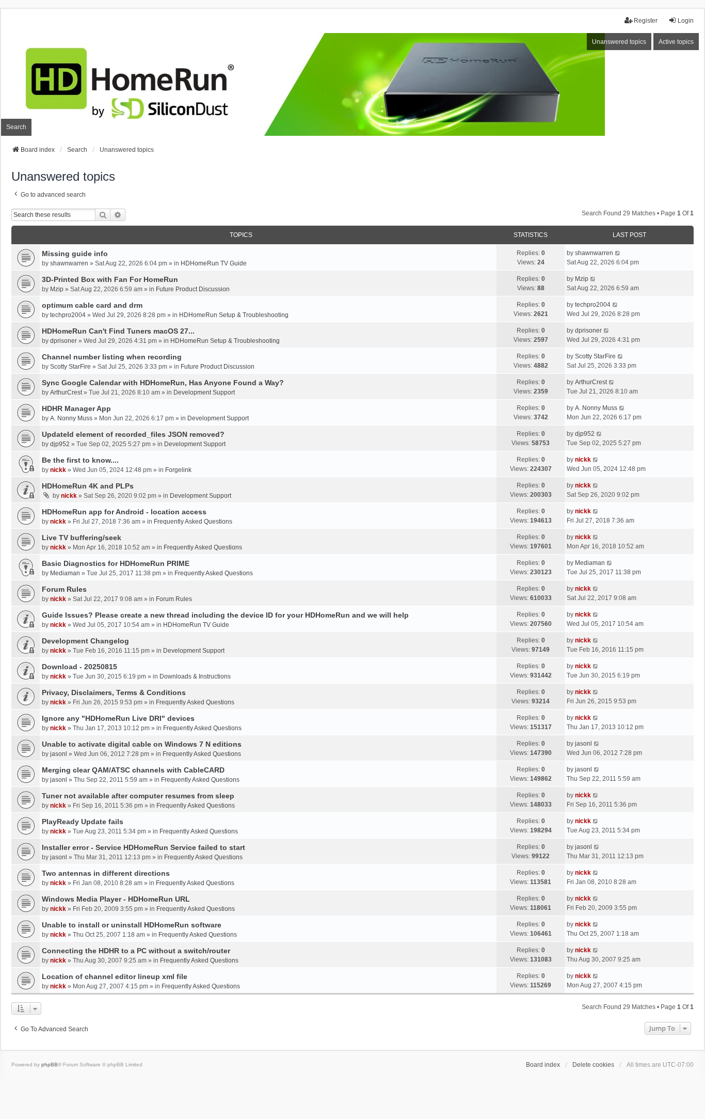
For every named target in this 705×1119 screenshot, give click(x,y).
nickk (58, 470)
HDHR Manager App (76, 408)
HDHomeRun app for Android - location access (124, 512)
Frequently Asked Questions (193, 521)
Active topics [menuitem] (676, 41)
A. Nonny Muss (71, 418)
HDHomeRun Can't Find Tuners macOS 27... (118, 331)
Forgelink (178, 470)
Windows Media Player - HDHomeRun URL (116, 899)
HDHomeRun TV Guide (214, 263)
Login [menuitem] (686, 20)
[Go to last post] (618, 253)
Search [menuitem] (16, 127)
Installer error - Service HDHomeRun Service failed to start (143, 847)
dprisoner (63, 340)
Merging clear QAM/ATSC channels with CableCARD (133, 770)
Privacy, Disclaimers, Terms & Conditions (114, 692)
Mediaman (65, 573)
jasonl (58, 754)
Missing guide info (75, 253)
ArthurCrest (66, 392)
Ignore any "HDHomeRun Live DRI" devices (118, 718)
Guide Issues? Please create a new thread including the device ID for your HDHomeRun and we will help (225, 615)
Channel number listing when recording (112, 357)
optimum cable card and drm (92, 305)
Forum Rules (64, 589)
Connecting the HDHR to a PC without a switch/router (136, 951)
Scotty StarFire (70, 366)
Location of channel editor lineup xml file (114, 976)
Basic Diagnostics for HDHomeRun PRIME (115, 563)
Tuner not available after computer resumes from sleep (138, 796)
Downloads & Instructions (195, 676)
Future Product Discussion (193, 289)
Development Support (204, 392)
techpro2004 (68, 315)
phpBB (49, 1064)
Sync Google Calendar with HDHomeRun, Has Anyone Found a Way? (163, 383)
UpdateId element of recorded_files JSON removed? (133, 434)
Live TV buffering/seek (81, 537)
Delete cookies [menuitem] (593, 1064)
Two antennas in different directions (106, 873)
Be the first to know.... (80, 460)
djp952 (60, 444)
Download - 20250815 (79, 667)
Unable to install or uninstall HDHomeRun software (131, 925)
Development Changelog (85, 641)
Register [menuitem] (646, 20)
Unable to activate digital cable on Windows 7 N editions (142, 744)
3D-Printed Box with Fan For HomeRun (110, 279)
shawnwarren (69, 263)
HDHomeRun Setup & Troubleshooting (234, 315)
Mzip (56, 289)
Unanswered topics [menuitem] (619, 41)
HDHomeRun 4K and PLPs (88, 486)
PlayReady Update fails (82, 821)
